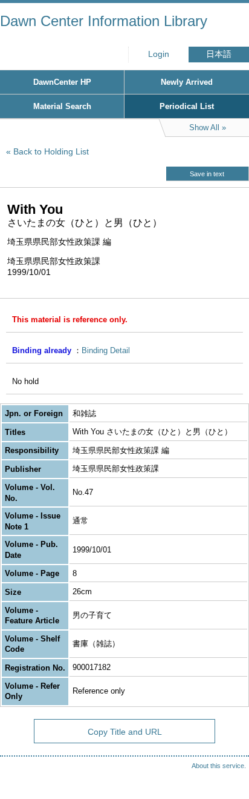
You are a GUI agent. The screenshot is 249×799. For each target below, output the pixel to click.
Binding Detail (106, 350)
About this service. (219, 765)
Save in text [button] (207, 173)
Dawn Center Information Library (103, 21)
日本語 (218, 54)
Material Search (62, 106)
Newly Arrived (187, 82)
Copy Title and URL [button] (125, 732)
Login (158, 54)
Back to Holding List (51, 151)
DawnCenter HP (62, 82)
